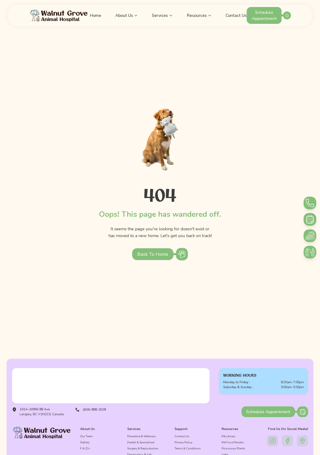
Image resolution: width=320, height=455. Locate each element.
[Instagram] (272, 440)
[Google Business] (302, 440)
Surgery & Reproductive (142, 448)
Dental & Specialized (140, 442)
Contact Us (236, 15)
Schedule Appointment (264, 15)
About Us (124, 15)
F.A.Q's (85, 448)
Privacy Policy (183, 442)
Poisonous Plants (233, 448)
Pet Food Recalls (233, 442)
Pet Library (228, 436)
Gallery (84, 442)
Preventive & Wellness (141, 436)
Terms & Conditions (188, 448)
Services (160, 15)
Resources (197, 15)
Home (95, 15)
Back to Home (152, 254)
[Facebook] (287, 440)
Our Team (86, 436)
